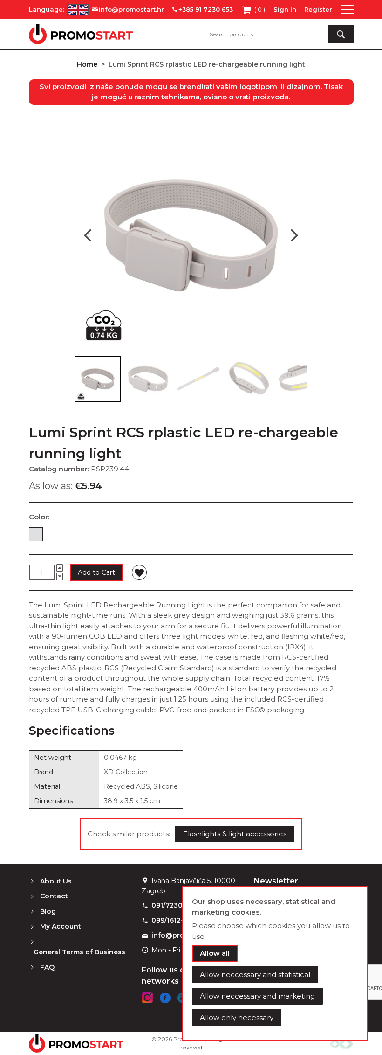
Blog (48, 911)
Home (87, 64)
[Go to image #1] (98, 379)
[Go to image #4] (248, 379)
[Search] (341, 34)
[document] (275, 963)
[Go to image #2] (148, 379)
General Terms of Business (79, 952)
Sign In (284, 9)
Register (318, 9)
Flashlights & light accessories (234, 833)
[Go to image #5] (299, 379)
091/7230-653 (174, 905)
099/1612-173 (173, 920)
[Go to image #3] (198, 379)
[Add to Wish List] (139, 572)
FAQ (47, 967)
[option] (36, 534)
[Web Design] (341, 1043)
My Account (60, 926)
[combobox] (279, 34)
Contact (54, 896)
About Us (56, 881)
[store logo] (81, 34)
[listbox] (191, 536)
